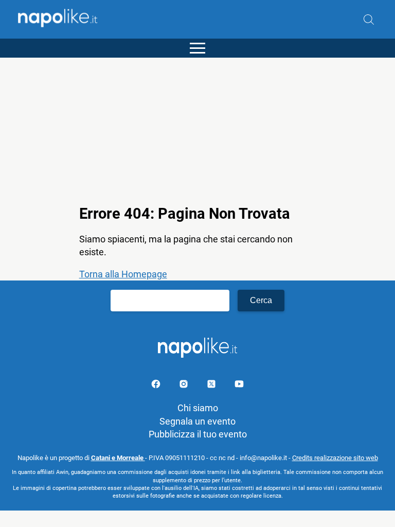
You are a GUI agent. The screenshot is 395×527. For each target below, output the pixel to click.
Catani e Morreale (118, 458)
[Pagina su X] (212, 385)
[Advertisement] (197, 130)
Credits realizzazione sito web (335, 458)
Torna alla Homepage (123, 274)
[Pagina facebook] (157, 385)
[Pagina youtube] (239, 385)
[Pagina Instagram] (185, 385)
